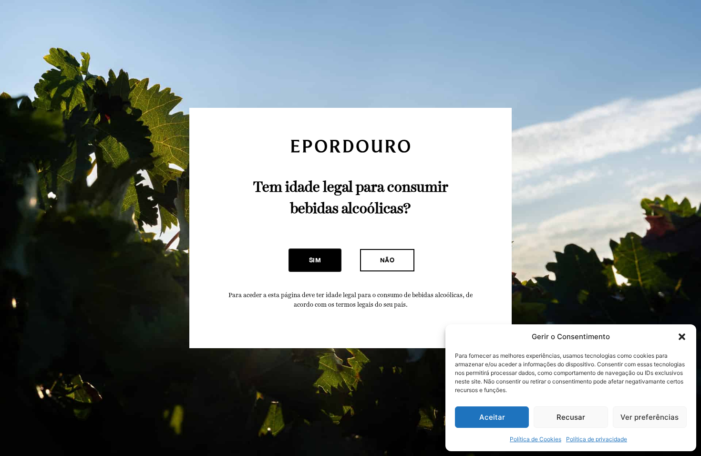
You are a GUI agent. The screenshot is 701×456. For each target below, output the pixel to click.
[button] (682, 337)
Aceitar (492, 417)
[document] (350, 228)
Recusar (571, 417)
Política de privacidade (596, 439)
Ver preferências (649, 417)
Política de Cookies (535, 439)
